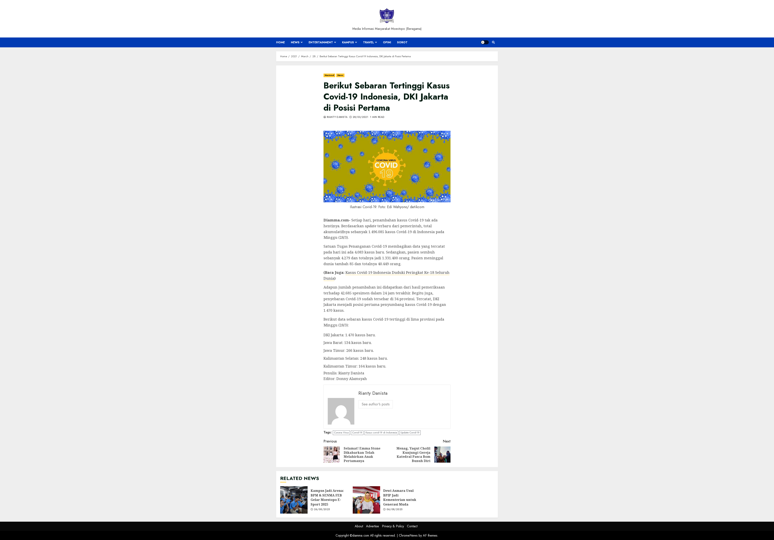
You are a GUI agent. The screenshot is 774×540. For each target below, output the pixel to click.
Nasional (329, 75)
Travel (368, 42)
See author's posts (376, 404)
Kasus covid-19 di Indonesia (381, 432)
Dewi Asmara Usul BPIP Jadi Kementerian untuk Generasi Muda (366, 500)
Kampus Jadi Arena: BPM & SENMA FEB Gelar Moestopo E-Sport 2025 (294, 500)
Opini (387, 42)
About (359, 526)
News (295, 42)
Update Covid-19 (410, 432)
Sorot (402, 42)
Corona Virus (341, 432)
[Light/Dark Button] (485, 42)
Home (280, 42)
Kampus (348, 42)
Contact (412, 526)
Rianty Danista (336, 117)
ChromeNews (408, 535)
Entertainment (321, 42)
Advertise (372, 526)
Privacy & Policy (393, 526)
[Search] (493, 42)
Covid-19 (357, 432)
